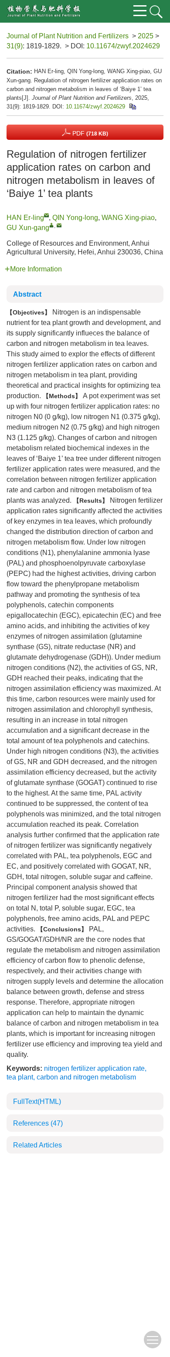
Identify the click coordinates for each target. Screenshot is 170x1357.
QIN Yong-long (75, 217)
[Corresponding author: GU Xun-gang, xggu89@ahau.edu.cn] (51, 225)
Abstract (27, 294)
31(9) (15, 46)
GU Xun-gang (28, 227)
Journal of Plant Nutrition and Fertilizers (68, 36)
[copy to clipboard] (132, 106)
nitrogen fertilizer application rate (94, 1068)
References (38, 1123)
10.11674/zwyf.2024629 (123, 46)
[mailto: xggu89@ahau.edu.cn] (59, 225)
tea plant (20, 1077)
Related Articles (37, 1145)
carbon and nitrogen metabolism (86, 1077)
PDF (89, 133)
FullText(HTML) (37, 1101)
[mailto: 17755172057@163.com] (46, 215)
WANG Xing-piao (128, 217)
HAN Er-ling (25, 217)
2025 (145, 36)
